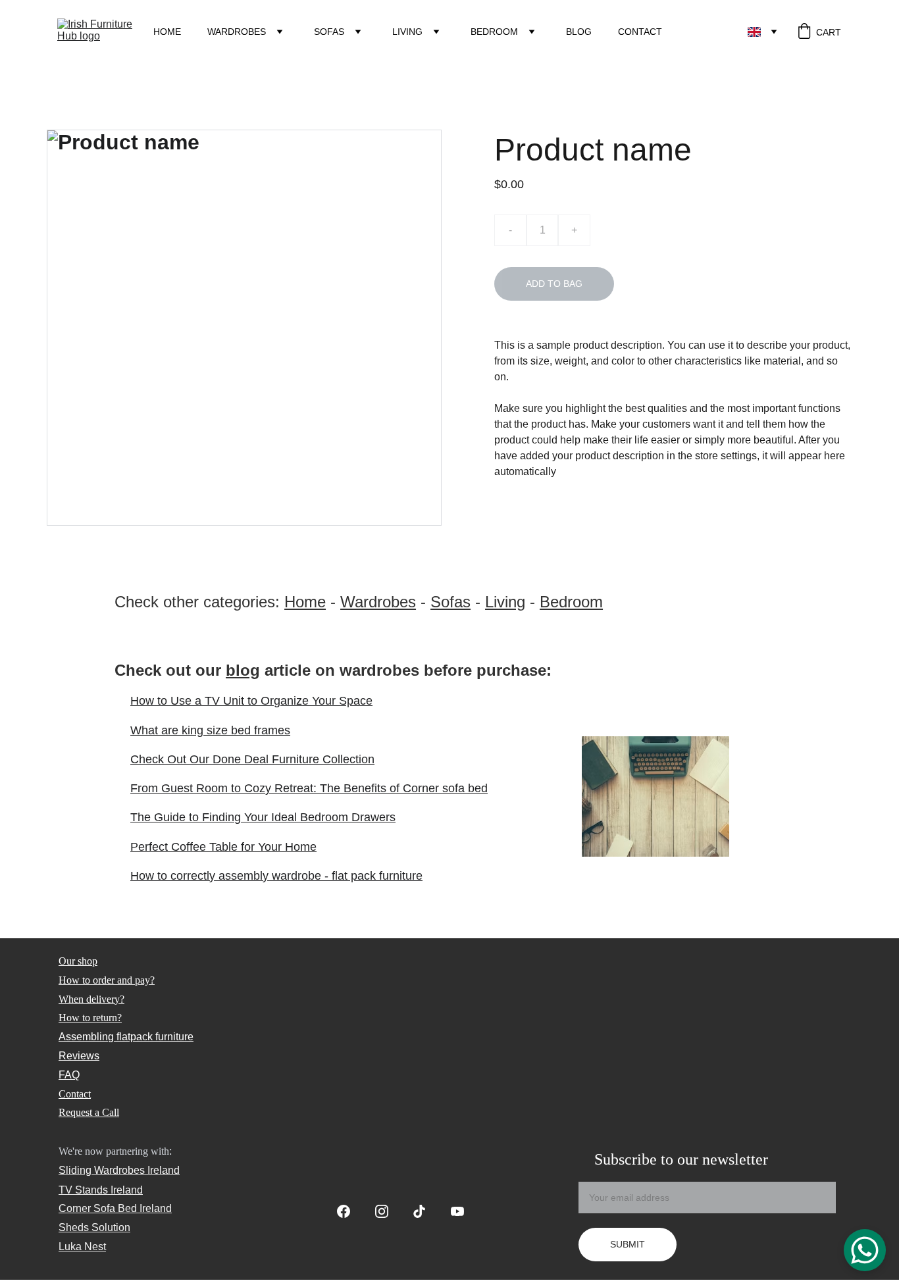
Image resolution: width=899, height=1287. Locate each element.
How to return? (90, 1017)
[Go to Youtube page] (457, 1211)
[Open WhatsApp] (865, 1250)
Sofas (329, 31)
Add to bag (554, 283)
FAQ (69, 1074)
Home (167, 31)
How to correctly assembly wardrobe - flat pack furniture (276, 875)
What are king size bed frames (210, 730)
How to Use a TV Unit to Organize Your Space (251, 700)
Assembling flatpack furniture (126, 1036)
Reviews (79, 1055)
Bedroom (494, 31)
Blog (579, 31)
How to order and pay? (107, 980)
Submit (627, 1244)
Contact (640, 31)
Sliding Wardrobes (102, 1170)
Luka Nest (82, 1246)
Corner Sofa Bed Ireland (115, 1208)
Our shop (78, 961)
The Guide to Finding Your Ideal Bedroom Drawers (263, 817)
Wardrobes (236, 31)
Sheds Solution (94, 1227)
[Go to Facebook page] (350, 1211)
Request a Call (89, 1112)
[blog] (655, 796)
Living (407, 31)
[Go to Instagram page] (388, 1211)
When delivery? (91, 999)
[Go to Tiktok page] (426, 1211)
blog (243, 670)
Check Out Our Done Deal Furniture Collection (252, 759)
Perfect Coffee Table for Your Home (223, 846)
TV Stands (83, 1190)
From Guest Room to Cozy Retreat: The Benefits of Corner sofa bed (309, 788)
